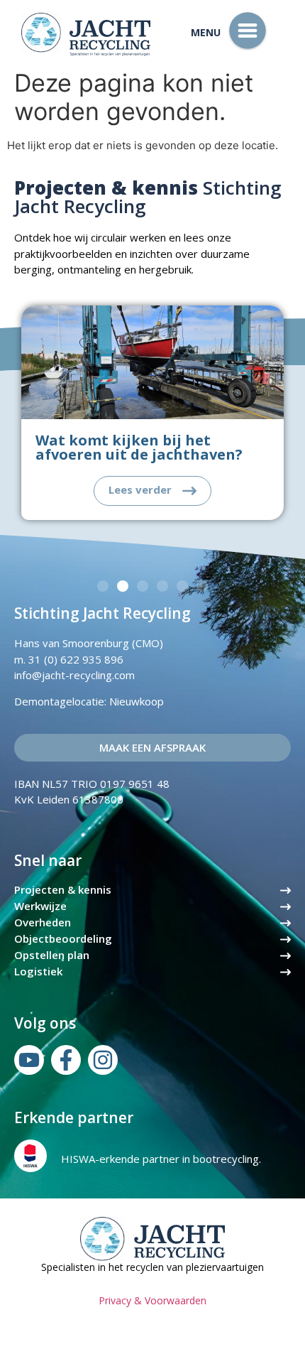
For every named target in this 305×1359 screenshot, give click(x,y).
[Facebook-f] (66, 1060)
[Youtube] (29, 1060)
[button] (103, 586)
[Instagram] (103, 1060)
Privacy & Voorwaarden (152, 1300)
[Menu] (247, 30)
